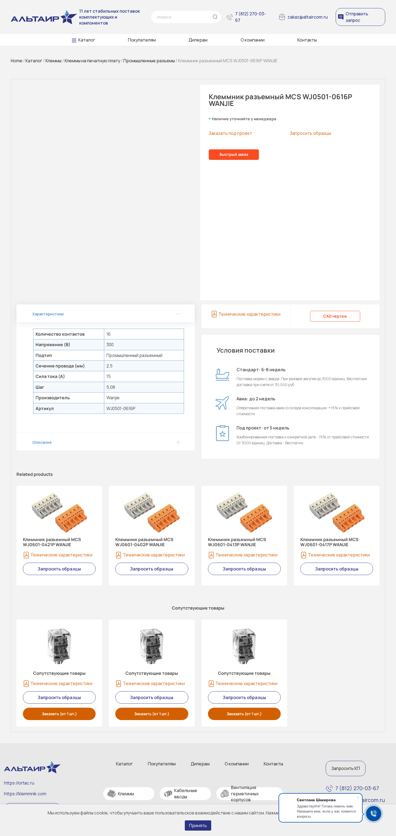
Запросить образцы (310, 133)
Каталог (86, 40)
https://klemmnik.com (25, 794)
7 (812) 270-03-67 (250, 17)
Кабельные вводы (185, 793)
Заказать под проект (230, 133)
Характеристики (48, 313)
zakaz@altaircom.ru (307, 17)
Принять (198, 825)
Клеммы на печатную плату (92, 61)
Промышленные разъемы (149, 61)
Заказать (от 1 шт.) (59, 713)
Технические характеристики (249, 314)
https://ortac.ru (19, 783)
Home (16, 61)
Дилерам (198, 40)
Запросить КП (345, 768)
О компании (253, 40)
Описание (42, 442)
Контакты (307, 40)
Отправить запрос (357, 17)
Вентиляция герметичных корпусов (245, 794)
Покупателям (142, 40)
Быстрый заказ (234, 154)
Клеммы (53, 61)
